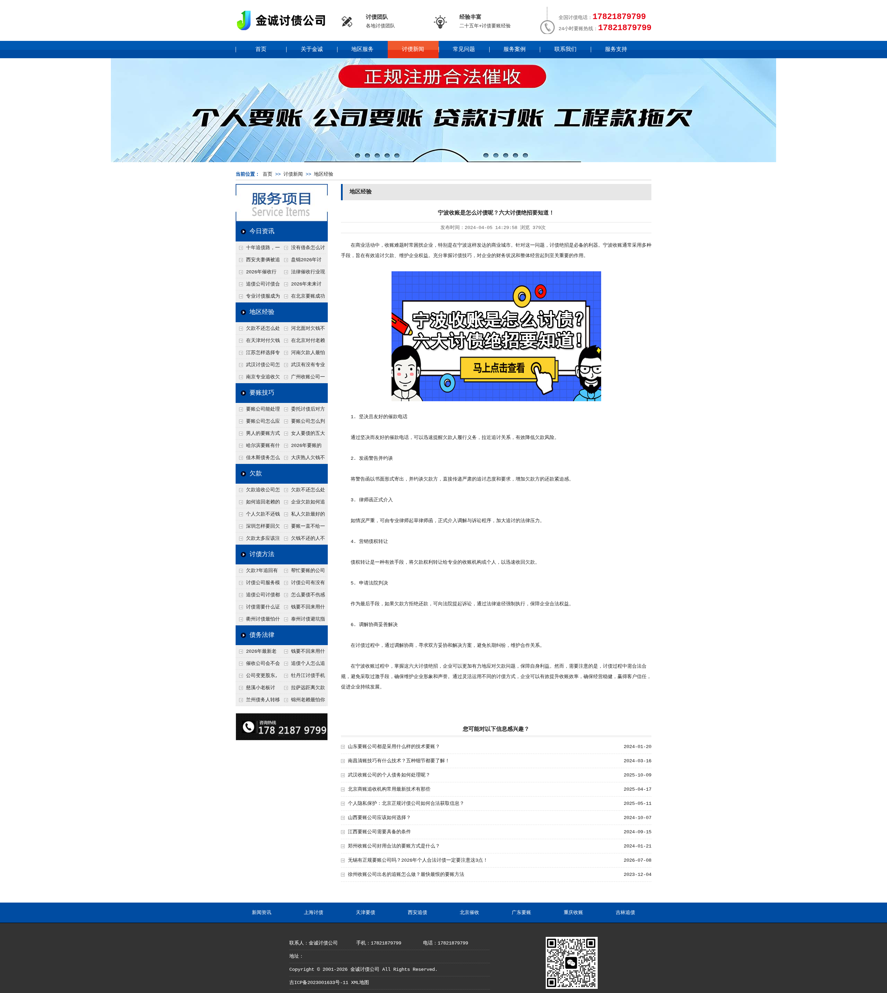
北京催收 (469, 912)
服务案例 (514, 49)
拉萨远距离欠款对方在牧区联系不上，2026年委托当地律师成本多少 (303, 689)
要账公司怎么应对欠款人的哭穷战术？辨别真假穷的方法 (258, 423)
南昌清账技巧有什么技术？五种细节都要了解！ (399, 761)
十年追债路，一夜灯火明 (258, 249)
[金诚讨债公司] (283, 31)
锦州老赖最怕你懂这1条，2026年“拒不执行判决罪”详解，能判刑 (303, 701)
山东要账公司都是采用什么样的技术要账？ (394, 746)
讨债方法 (261, 554)
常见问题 (464, 49)
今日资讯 (261, 231)
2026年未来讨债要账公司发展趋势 (302, 285)
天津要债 (365, 912)
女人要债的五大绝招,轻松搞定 (303, 435)
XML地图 (360, 982)
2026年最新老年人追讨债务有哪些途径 (257, 653)
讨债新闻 (413, 49)
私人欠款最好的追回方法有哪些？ (303, 515)
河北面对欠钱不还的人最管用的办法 (303, 330)
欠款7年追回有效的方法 (257, 572)
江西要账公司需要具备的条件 (379, 832)
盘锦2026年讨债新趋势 (301, 261)
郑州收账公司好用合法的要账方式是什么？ (394, 846)
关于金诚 (312, 49)
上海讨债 (313, 912)
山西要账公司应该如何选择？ (379, 817)
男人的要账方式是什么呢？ (258, 435)
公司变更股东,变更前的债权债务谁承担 (257, 677)
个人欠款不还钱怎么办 (258, 515)
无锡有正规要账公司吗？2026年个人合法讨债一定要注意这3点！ (418, 860)
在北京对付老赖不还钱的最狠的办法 (303, 342)
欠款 (255, 473)
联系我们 (565, 49)
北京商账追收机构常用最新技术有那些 (389, 789)
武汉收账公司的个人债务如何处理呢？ (389, 775)
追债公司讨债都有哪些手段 (258, 596)
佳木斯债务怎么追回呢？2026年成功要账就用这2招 (258, 459)
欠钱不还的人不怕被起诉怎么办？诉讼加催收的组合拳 (303, 540)
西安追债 (417, 912)
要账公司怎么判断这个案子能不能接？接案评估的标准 (303, 423)
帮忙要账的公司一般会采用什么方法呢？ (303, 572)
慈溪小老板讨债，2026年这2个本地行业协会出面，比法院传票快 (257, 689)
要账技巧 (261, 392)
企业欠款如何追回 (303, 503)
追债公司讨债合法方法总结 (258, 285)
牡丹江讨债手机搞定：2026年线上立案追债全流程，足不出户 (303, 677)
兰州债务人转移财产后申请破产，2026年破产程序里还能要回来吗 (258, 701)
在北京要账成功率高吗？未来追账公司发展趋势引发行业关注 (303, 297)
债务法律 (261, 635)
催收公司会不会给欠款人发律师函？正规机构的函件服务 (258, 665)
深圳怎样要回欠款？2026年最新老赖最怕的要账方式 (258, 528)
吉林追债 (625, 912)
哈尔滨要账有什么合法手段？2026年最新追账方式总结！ (258, 447)
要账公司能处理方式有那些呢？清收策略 (258, 410)
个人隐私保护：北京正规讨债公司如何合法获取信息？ (406, 803)
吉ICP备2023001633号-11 (318, 982)
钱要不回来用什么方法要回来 (303, 608)
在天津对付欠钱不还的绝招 (258, 342)
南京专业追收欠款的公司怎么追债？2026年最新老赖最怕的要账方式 (258, 378)
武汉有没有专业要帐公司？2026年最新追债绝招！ (303, 366)
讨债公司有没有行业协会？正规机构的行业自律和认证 (303, 584)
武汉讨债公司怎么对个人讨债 (258, 366)
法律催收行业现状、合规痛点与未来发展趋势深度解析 (303, 273)
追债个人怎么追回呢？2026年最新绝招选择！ (303, 665)
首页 (260, 49)
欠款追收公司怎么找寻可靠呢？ (258, 491)
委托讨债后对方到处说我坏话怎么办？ (303, 410)
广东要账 (521, 912)
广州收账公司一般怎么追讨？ (303, 378)
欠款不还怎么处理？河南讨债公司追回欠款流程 (258, 330)
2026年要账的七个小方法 (301, 447)
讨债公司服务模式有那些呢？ (258, 584)
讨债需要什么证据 (258, 608)
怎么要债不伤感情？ (303, 596)
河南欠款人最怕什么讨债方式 (303, 354)
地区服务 (362, 49)
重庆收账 (573, 912)
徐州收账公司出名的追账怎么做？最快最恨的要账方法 (406, 874)
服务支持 (616, 49)
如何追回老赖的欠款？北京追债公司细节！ (258, 503)
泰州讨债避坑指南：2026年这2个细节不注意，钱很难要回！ (303, 620)
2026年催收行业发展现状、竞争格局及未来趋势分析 (257, 273)
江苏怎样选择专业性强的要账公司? (258, 354)
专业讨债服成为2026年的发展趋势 (258, 297)
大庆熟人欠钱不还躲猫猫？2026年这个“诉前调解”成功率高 (303, 459)
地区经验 (323, 174)
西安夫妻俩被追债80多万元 (258, 261)
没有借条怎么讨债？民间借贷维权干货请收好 (303, 249)
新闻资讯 (261, 912)
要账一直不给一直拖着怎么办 (303, 528)
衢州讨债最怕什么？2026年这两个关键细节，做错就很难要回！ (258, 620)
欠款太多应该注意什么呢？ (258, 540)
